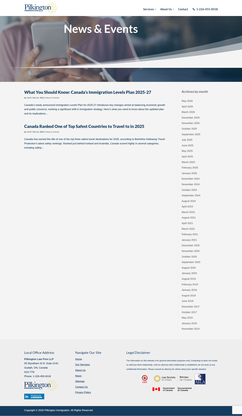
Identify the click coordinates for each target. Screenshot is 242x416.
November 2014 (191, 328)
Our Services (82, 364)
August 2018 (189, 295)
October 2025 (189, 128)
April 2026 (187, 106)
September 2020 (191, 262)
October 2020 (189, 256)
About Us (166, 9)
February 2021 (190, 234)
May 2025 (187, 151)
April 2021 (187, 223)
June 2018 (187, 301)
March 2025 (188, 162)
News (78, 375)
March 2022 (188, 212)
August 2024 (189, 201)
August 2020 (189, 267)
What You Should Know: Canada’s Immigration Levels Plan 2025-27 (87, 92)
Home (78, 359)
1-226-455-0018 (207, 9)
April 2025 (187, 156)
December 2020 (191, 245)
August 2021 (189, 217)
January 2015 (189, 323)
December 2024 (191, 178)
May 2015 (187, 317)
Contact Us (81, 387)
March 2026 (188, 112)
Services (148, 9)
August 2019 (189, 278)
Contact (183, 9)
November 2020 (191, 251)
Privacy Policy (83, 392)
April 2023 (187, 206)
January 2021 (189, 240)
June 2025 (187, 145)
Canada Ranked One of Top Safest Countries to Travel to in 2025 (84, 126)
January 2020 (189, 273)
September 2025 (191, 134)
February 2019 (190, 284)
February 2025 (190, 167)
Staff (29, 98)
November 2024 (191, 184)
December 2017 (191, 306)
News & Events (52, 98)
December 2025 (191, 117)
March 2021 (188, 228)
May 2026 (187, 101)
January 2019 (189, 290)
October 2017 (189, 312)
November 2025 (191, 123)
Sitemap (79, 381)
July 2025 (187, 139)
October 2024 (189, 190)
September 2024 (191, 195)
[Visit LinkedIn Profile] (34, 396)
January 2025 (189, 173)
